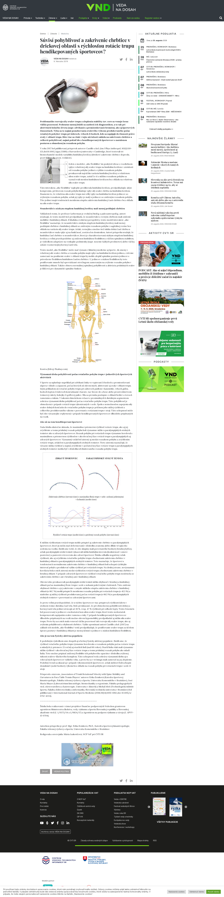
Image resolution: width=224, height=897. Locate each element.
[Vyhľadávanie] (220, 18)
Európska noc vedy (121, 820)
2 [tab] (161, 818)
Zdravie (53, 34)
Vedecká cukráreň (121, 803)
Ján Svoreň (169, 206)
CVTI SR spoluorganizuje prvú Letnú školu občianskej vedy (158, 319)
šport (45, 771)
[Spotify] (47, 823)
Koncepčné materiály (85, 820)
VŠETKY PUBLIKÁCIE (167, 822)
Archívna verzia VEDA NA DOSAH (55, 832)
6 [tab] (177, 818)
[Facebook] (58, 823)
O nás (42, 799)
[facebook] (126, 59)
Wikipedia (50, 157)
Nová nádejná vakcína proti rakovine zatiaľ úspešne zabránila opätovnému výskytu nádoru (166, 216)
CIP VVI (80, 817)
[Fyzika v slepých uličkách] (159, 807)
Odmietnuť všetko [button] (197, 892)
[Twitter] (52, 823)
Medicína (65, 34)
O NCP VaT (81, 799)
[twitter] (121, 59)
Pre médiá (44, 806)
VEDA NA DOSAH (61, 58)
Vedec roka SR (120, 813)
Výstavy (117, 810)
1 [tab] (157, 818)
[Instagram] (62, 823)
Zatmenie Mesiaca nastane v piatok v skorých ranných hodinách (164, 165)
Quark (79, 810)
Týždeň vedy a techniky (123, 817)
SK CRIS (80, 813)
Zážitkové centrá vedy (86, 806)
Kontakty (43, 803)
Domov (43, 34)
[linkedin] (131, 59)
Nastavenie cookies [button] (176, 892)
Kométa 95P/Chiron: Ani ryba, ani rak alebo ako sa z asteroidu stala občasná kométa (167, 200)
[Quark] (175, 807)
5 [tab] (173, 818)
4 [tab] (169, 818)
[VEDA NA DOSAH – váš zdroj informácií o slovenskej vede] (111, 7)
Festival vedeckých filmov (124, 806)
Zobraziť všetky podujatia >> (161, 129)
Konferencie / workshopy (124, 827)
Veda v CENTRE (120, 799)
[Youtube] (42, 823)
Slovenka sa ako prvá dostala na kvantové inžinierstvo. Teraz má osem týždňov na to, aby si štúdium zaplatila (167, 183)
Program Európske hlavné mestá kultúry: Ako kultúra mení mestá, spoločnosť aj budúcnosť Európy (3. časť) (165, 148)
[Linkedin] (67, 823)
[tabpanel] (159, 807)
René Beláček (169, 156)
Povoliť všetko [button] (213, 892)
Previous (149, 807)
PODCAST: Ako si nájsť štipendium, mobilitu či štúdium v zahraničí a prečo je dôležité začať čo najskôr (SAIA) (161, 275)
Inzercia (43, 810)
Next (186, 807)
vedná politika (61, 771)
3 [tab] (165, 818)
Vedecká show (120, 824)
